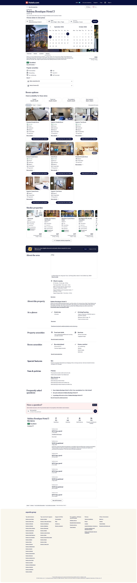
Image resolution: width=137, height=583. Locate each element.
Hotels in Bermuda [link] (44, 528)
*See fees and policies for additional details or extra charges (63, 326)
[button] (53, 33)
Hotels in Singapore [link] (44, 523)
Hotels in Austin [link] (29, 548)
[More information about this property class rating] (31, 13)
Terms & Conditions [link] (89, 519)
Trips (101, 2)
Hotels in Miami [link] (29, 539)
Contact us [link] (57, 523)
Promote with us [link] (73, 525)
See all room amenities (56, 354)
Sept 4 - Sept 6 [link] (89, 100)
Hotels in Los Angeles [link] (30, 537)
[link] (94, 7)
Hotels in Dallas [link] (29, 571)
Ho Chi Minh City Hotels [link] (50, 505)
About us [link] (101, 519)
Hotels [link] (28, 505)
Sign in (109, 2)
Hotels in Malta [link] (43, 530)
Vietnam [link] (32, 505)
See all (28, 77)
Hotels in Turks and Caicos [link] (45, 521)
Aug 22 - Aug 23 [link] (34, 100)
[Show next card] (97, 224)
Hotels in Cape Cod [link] (44, 544)
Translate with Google (57, 434)
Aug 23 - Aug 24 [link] (53, 100)
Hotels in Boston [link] (29, 555)
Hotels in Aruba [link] (43, 519)
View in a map (55, 277)
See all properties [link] (33, 7)
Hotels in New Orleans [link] (30, 528)
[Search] (95, 411)
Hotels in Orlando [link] (29, 526)
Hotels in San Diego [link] (30, 530)
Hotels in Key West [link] (30, 560)
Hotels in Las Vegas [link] (30, 519)
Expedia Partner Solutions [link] (75, 522)
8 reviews (29, 426)
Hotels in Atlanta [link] (29, 551)
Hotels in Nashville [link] (29, 532)
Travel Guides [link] (102, 523)
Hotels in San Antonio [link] (30, 553)
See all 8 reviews (31, 64)
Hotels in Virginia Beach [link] (30, 564)
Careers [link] (101, 521)
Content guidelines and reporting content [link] (90, 529)
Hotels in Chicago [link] (29, 523)
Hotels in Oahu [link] (43, 542)
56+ (95, 50)
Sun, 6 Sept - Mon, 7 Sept (57, 22)
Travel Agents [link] (73, 527)
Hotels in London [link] (29, 562)
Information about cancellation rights (60, 307)
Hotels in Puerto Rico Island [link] (46, 537)
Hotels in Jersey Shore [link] (45, 532)
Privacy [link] (86, 521)
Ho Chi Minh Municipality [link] (40, 505)
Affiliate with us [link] (73, 520)
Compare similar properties (63, 240)
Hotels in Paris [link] (29, 542)
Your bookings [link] (58, 519)
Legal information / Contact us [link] (91, 526)
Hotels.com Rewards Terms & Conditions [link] (91, 532)
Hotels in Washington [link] (30, 546)
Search (95, 21)
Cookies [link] (86, 523)
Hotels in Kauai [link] (43, 539)
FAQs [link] (56, 521)
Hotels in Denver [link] (29, 544)
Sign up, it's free (92, 249)
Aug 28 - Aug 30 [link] (71, 100)
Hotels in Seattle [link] (29, 567)
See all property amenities (57, 339)
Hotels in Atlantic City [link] (30, 558)
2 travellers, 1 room (78, 22)
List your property (86, 2)
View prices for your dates (40, 139)
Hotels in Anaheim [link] (29, 569)
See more (53, 297)
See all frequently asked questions (59, 397)
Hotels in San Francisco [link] (30, 535)
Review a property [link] (59, 526)
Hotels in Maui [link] (43, 535)
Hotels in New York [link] (29, 521)
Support (96, 2)
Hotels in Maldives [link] (44, 526)
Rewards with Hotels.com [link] (104, 526)
